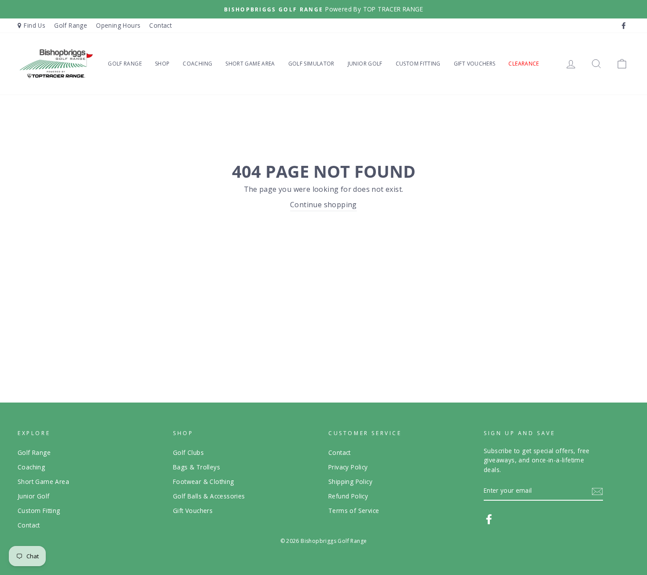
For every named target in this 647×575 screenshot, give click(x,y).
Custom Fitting (418, 63)
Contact (160, 25)
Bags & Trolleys (196, 467)
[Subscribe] (597, 491)
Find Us (34, 25)
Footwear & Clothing (203, 481)
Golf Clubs (188, 452)
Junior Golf (365, 63)
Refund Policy (348, 496)
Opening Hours (118, 25)
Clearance (523, 63)
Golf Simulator (311, 63)
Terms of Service (353, 510)
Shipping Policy (350, 481)
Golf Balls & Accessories (209, 496)
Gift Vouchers (475, 63)
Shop (162, 63)
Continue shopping (323, 204)
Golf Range (70, 25)
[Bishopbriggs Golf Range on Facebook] (489, 519)
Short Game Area (250, 63)
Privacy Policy (348, 467)
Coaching (197, 63)
